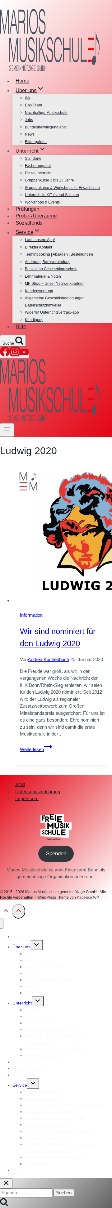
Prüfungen (27, 209)
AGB (20, 784)
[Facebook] (5, 354)
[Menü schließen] (1, 924)
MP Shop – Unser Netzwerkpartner (54, 283)
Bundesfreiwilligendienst (46, 127)
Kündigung (34, 320)
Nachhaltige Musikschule (46, 112)
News (30, 134)
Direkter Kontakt (38, 247)
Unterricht (22, 1002)
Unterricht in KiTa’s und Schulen (52, 195)
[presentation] (62, 536)
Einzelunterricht (38, 173)
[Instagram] (15, 354)
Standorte (33, 158)
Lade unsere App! (40, 240)
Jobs (29, 120)
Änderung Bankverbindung (48, 262)
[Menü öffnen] (7, 430)
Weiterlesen (36, 749)
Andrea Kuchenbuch (48, 659)
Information (31, 615)
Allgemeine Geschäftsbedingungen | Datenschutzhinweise (55, 301)
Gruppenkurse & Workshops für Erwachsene (62, 188)
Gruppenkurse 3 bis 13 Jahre (49, 180)
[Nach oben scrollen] (6, 912)
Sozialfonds (29, 223)
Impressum (27, 798)
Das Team (33, 105)
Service (19, 1085)
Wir (27, 98)
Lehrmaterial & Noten (43, 276)
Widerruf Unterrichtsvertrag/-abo (52, 312)
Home (22, 81)
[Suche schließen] (6, 1183)
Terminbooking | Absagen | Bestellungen (59, 254)
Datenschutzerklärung (37, 791)
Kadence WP (88, 897)
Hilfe (21, 326)
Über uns (21, 946)
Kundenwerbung (39, 291)
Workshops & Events (42, 202)
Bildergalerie (36, 142)
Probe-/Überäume (36, 216)
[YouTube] (24, 354)
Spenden (56, 854)
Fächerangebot (38, 165)
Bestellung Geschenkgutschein (51, 269)
